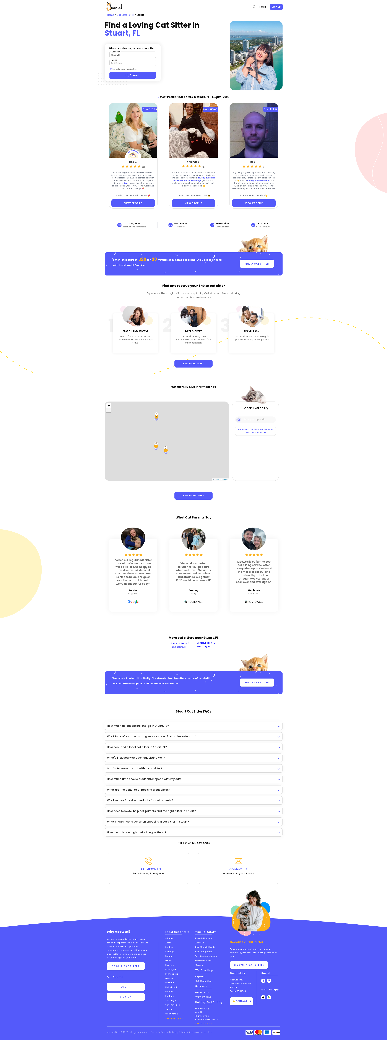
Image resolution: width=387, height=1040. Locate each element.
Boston (169, 947)
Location (116, 52)
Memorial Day (202, 1008)
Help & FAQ (200, 976)
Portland (169, 996)
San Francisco (172, 1005)
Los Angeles (171, 969)
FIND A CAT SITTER (257, 263)
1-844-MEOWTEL (148, 871)
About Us (199, 942)
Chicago (169, 951)
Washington (171, 1013)
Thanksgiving (202, 1016)
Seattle (169, 1009)
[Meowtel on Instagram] (269, 981)
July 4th (199, 1012)
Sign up (276, 6)
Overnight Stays (203, 997)
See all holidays (203, 1023)
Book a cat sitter (125, 966)
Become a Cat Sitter (249, 964)
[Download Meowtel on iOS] (263, 997)
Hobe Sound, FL (178, 646)
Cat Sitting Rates (203, 951)
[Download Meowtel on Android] (269, 997)
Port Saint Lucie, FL (180, 643)
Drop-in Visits (202, 992)
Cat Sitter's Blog (203, 981)
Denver (168, 960)
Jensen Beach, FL (206, 642)
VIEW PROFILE (133, 203)
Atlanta (169, 938)
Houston (169, 965)
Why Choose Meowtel (206, 956)
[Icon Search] (239, 419)
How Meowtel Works (205, 947)
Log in (263, 6)
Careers (199, 965)
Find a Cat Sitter (193, 363)
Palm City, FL (203, 646)
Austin (168, 942)
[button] (156, 446)
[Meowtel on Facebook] (263, 981)
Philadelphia (171, 987)
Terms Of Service (160, 1032)
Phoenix (169, 991)
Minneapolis (171, 974)
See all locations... (174, 1018)
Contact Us (238, 871)
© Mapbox (224, 479)
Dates (114, 60)
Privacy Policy (177, 1032)
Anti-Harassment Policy (199, 1032)
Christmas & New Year (206, 1019)
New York (169, 978)
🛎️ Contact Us (241, 1001)
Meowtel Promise (134, 265)
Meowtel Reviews (204, 960)
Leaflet (217, 479)
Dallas (168, 956)
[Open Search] (254, 7)
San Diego (170, 1000)
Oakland (169, 982)
